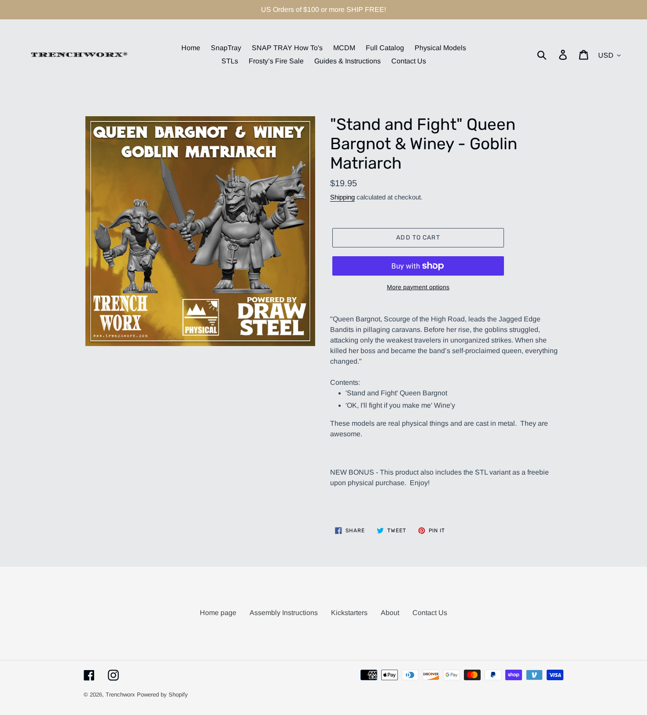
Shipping (342, 197)
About (390, 612)
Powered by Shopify (162, 694)
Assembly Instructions (284, 612)
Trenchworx (120, 694)
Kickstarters (349, 612)
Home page (218, 612)
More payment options (418, 287)
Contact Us (429, 612)
